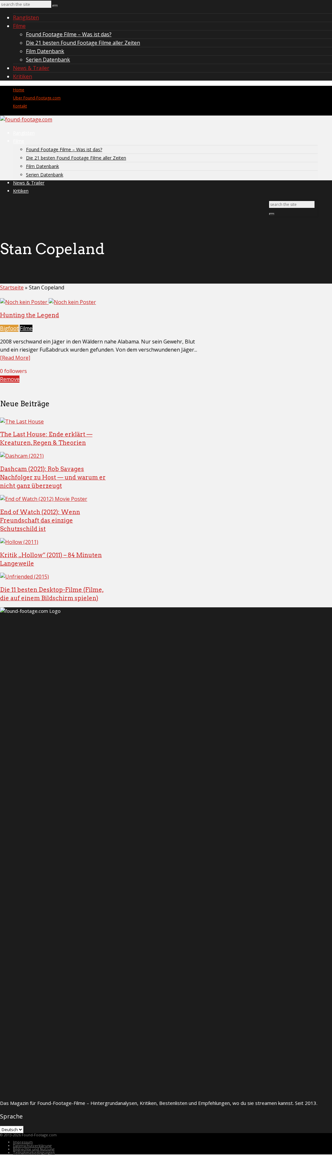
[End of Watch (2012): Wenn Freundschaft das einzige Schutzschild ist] (43, 498)
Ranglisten (26, 17)
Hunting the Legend (29, 315)
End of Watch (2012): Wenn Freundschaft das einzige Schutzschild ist (40, 520)
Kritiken (22, 76)
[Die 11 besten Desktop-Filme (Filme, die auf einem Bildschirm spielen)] (24, 576)
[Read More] (15, 357)
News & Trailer (31, 68)
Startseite (12, 287)
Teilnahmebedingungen (34, 1152)
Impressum (23, 1142)
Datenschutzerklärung (32, 1145)
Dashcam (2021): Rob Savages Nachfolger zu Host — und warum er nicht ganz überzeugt (53, 477)
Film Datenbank (45, 51)
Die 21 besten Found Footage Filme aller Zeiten (83, 42)
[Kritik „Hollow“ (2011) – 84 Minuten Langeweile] (19, 541)
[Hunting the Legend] (48, 302)
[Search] (55, 6)
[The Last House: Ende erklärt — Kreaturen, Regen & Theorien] (22, 421)
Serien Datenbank (48, 59)
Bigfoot (9, 328)
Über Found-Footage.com (37, 98)
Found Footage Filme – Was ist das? (69, 34)
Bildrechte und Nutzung (33, 1149)
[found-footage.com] (26, 119)
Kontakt (20, 106)
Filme (19, 25)
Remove (9, 379)
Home (18, 90)
